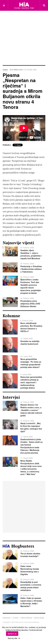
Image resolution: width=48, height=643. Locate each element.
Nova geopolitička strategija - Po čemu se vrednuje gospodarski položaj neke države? (30, 363)
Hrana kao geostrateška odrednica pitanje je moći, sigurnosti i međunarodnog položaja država (31, 382)
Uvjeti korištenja (26, 617)
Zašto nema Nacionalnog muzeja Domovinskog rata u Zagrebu (29, 570)
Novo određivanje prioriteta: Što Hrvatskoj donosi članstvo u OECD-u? (31, 327)
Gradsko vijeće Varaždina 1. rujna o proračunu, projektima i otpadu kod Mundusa (31, 254)
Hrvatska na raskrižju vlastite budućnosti (29, 342)
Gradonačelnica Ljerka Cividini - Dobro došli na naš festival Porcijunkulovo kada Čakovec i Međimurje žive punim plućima (31, 446)
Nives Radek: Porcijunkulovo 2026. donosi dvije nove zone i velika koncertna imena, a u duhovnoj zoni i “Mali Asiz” (31, 467)
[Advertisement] (24, 37)
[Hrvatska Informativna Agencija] (24, 5)
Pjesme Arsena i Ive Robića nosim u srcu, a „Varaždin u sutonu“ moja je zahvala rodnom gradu (31, 410)
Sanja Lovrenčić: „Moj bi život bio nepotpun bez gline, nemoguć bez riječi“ (31, 427)
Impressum (7, 617)
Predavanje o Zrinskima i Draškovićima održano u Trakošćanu (31, 269)
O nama (15, 617)
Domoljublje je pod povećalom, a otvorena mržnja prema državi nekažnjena (30, 586)
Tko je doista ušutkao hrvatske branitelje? (30, 555)
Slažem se (12, 633)
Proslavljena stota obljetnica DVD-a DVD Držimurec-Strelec (30, 304)
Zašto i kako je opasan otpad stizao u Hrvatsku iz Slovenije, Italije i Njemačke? (31, 602)
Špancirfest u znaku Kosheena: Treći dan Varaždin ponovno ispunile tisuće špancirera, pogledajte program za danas (30, 286)
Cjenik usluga (39, 617)
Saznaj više (12, 638)
